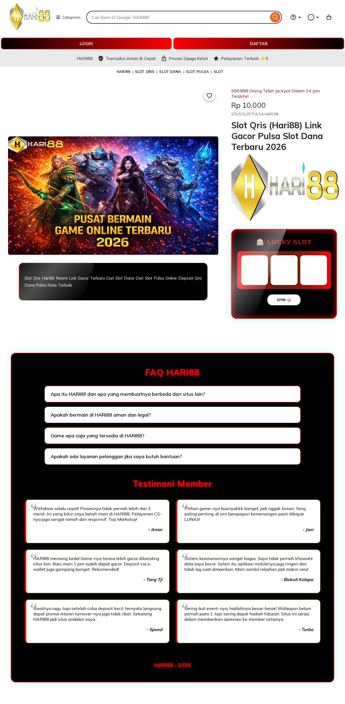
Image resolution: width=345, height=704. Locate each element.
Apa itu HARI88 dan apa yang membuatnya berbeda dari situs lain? (128, 394)
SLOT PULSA (197, 71)
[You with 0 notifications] (313, 17)
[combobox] (177, 17)
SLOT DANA (170, 71)
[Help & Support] (296, 17)
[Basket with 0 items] (328, 17)
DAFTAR (259, 43)
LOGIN (86, 43)
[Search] (275, 17)
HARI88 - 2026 (172, 665)
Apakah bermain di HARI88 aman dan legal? (101, 415)
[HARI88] (30, 28)
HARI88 (123, 71)
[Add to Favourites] (209, 95)
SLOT (218, 71)
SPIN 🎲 (284, 300)
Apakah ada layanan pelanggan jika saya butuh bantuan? (116, 456)
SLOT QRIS (144, 71)
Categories (71, 17)
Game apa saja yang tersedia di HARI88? (97, 436)
